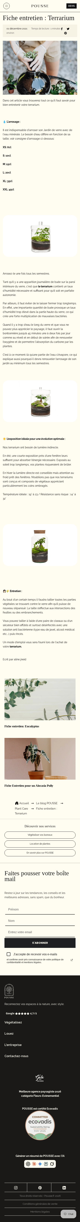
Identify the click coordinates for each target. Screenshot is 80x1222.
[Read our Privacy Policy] (72, 960)
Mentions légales (40, 1211)
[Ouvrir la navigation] (6, 6)
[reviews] (40, 1014)
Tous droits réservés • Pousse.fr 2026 (40, 1195)
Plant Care (21, 808)
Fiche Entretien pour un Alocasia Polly (28, 785)
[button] (40, 1022)
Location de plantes (40, 844)
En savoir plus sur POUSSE (40, 852)
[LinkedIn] (64, 1187)
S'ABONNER (40, 943)
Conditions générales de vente (40, 1203)
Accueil (24, 803)
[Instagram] (15, 1187)
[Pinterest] (40, 1187)
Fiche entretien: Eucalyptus (21, 726)
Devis (71, 6)
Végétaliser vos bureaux (40, 835)
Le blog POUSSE (46, 803)
